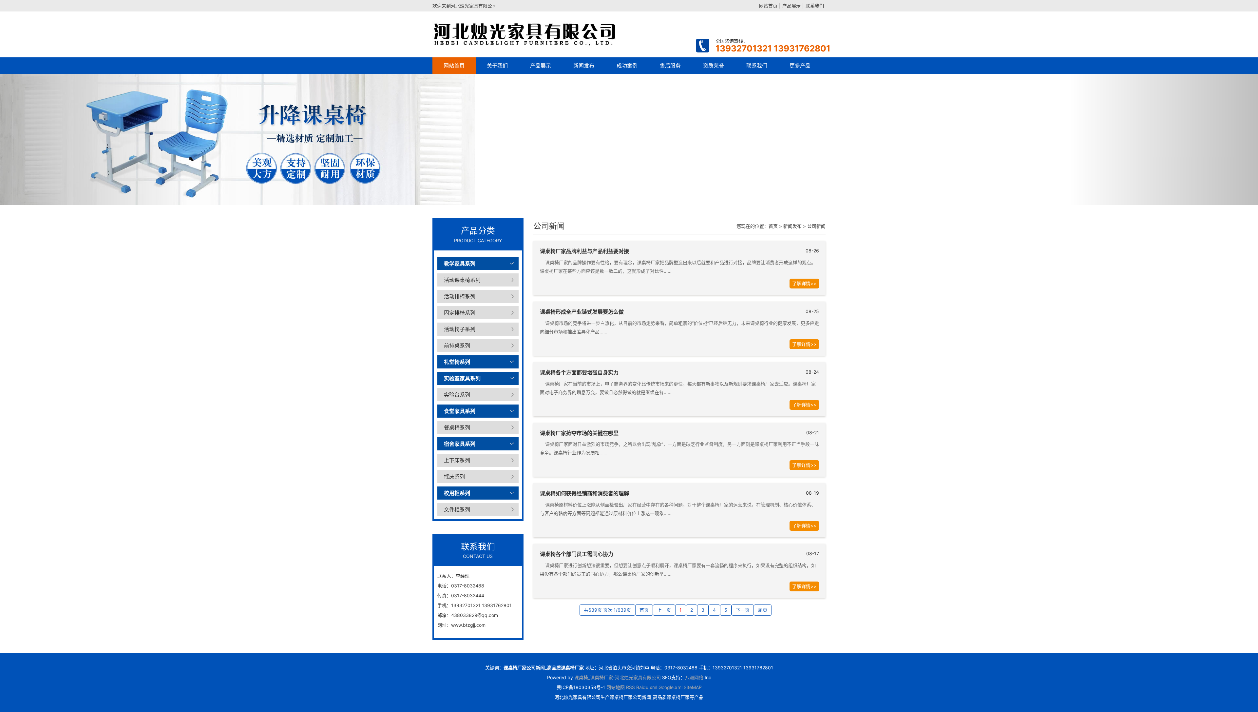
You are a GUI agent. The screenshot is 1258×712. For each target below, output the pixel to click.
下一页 (743, 610)
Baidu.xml (646, 687)
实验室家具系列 (462, 378)
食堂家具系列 (459, 411)
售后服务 (670, 65)
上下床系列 (457, 460)
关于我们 (497, 65)
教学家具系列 (459, 263)
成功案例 (627, 65)
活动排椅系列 (459, 296)
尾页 (762, 610)
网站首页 (768, 6)
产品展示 (791, 6)
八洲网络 (694, 677)
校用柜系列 (457, 493)
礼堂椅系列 (457, 362)
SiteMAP (693, 687)
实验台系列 (457, 394)
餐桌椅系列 (457, 427)
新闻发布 (583, 65)
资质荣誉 (713, 65)
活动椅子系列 (459, 329)
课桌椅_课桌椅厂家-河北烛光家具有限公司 (617, 677)
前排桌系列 (457, 345)
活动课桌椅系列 (462, 280)
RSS (630, 687)
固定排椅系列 (459, 312)
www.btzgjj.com (468, 625)
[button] (94, 139)
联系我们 (815, 6)
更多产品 (800, 65)
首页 (773, 226)
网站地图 (615, 687)
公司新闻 (816, 226)
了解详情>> (804, 283)
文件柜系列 (457, 509)
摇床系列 (454, 476)
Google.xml (670, 687)
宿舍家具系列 (459, 444)
